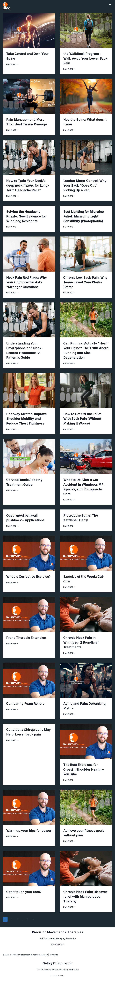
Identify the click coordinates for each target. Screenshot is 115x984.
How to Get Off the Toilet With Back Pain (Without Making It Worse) (82, 418)
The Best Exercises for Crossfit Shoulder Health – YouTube (83, 769)
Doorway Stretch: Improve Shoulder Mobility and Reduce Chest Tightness (26, 418)
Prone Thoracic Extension (26, 638)
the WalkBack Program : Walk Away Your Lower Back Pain (85, 58)
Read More (12, 64)
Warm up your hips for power (28, 830)
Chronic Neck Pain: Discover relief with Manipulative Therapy (85, 896)
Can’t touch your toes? (24, 892)
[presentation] (29, 30)
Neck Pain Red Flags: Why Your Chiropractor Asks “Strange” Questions (26, 282)
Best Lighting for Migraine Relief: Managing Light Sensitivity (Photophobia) (83, 216)
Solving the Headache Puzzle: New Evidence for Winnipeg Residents (26, 216)
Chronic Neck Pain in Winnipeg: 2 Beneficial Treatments (80, 642)
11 (27, 919)
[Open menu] (110, 4)
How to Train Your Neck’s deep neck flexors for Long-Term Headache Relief (27, 185)
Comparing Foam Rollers (25, 703)
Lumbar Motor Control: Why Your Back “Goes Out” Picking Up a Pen (85, 185)
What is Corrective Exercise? (28, 576)
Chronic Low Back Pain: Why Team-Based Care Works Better (85, 282)
